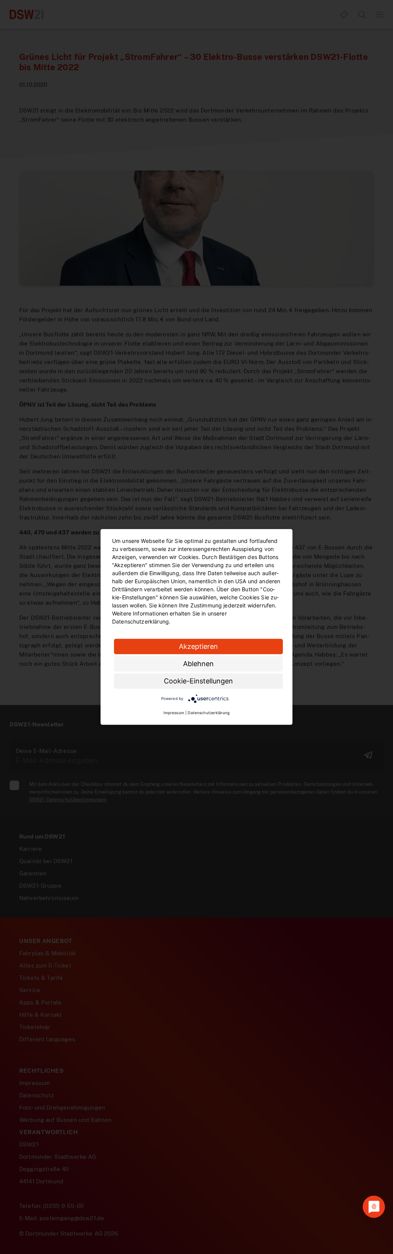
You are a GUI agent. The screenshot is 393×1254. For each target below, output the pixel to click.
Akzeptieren (198, 646)
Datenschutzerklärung (209, 712)
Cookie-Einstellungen (198, 681)
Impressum (173, 712)
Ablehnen (198, 664)
